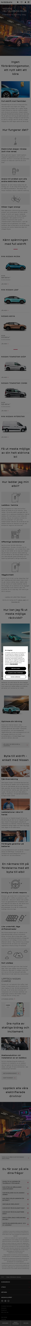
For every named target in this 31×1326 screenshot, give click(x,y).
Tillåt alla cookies (15, 668)
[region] (15, 663)
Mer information (14, 664)
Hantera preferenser (15, 676)
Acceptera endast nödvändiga (15, 672)
